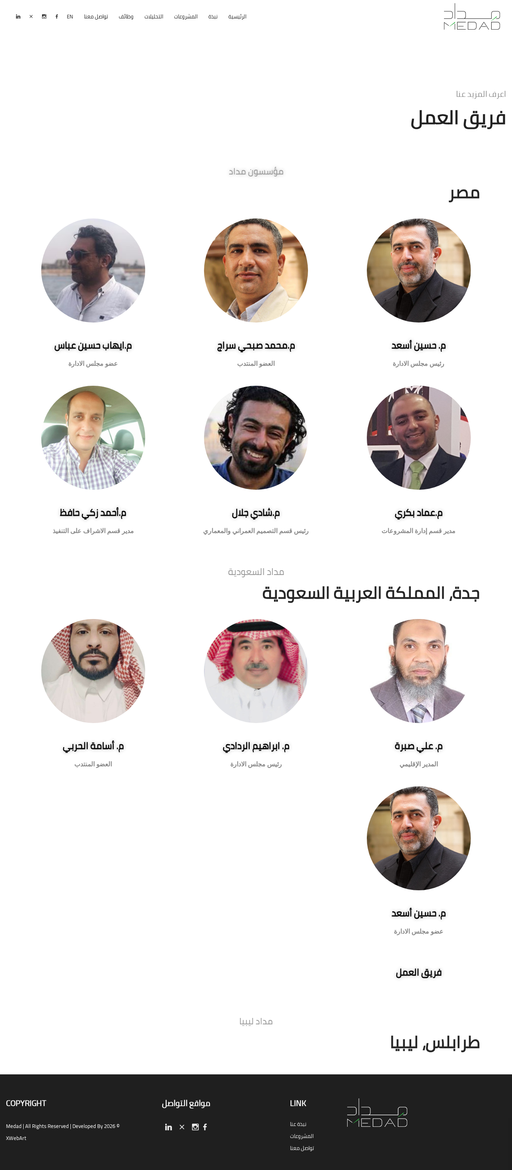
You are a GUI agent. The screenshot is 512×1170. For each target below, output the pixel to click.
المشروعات (186, 16)
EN (70, 16)
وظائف (126, 16)
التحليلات (153, 16)
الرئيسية (237, 16)
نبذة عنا (298, 1124)
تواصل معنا (96, 16)
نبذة (213, 16)
